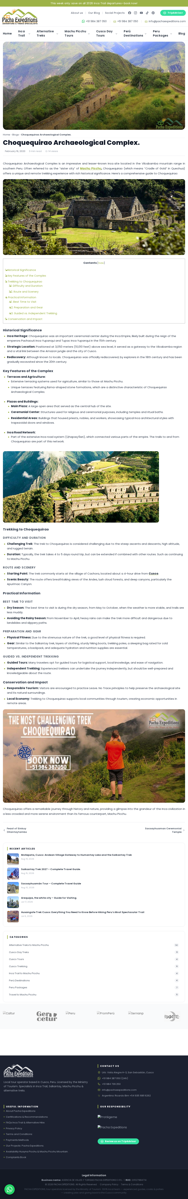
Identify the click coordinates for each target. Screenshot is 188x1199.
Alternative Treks (45, 33)
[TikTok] (147, 13)
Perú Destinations (133, 33)
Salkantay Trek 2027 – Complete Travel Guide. (51, 869)
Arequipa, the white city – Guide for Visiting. (49, 898)
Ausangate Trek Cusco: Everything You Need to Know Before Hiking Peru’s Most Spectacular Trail (82, 912)
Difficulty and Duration (26, 286)
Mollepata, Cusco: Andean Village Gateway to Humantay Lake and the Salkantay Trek (76, 855)
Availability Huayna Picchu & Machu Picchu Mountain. (37, 1151)
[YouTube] (141, 13)
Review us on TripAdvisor (120, 1141)
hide (101, 263)
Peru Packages (160, 33)
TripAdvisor (175, 12)
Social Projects (115, 13)
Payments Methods (17, 1140)
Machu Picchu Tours (75, 33)
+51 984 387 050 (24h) (115, 1078)
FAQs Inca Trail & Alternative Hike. (25, 1122)
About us (77, 13)
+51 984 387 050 (96, 21)
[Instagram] (135, 13)
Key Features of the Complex (25, 276)
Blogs (15, 134)
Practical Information (20, 297)
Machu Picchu (90, 168)
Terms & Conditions (132, 1184)
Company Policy (109, 1184)
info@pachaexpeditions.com (119, 1090)
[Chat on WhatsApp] (9, 1189)
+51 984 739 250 (111, 1084)
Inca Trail (21, 33)
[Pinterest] (153, 13)
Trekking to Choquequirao (23, 281)
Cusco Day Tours (104, 33)
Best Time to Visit (22, 302)
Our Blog (94, 13)
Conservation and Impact (23, 319)
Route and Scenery (24, 292)
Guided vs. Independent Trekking (33, 313)
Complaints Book (16, 1157)
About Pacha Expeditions (20, 1111)
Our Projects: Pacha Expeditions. (25, 1145)
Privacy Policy (14, 1128)
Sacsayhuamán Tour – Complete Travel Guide (51, 883)
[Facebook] (129, 13)
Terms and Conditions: (19, 1134)
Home (7, 33)
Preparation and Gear (26, 307)
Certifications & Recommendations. (27, 1117)
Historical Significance (20, 270)
